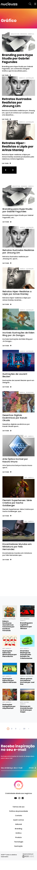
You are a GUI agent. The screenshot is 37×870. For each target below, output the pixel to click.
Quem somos (18, 820)
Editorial (18, 824)
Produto (18, 837)
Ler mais (5, 75)
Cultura (26, 702)
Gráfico (31, 34)
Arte (25, 436)
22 (24, 729)
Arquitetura (15, 34)
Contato (18, 815)
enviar (31, 768)
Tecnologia (30, 392)
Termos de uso (18, 807)
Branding (23, 34)
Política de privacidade (18, 811)
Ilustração (30, 78)
